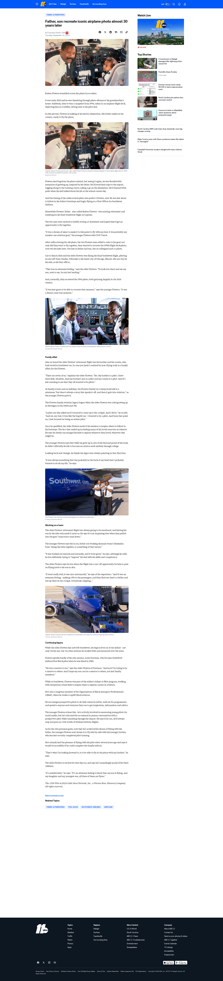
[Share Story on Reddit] (111, 32)
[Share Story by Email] (121, 32)
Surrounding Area (99, 4)
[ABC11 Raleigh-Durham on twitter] (43, 962)
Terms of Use (101, 971)
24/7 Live (53, 4)
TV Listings (168, 947)
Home (69, 929)
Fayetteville (84, 4)
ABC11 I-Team (132, 936)
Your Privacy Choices (52, 971)
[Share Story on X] (105, 32)
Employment (169, 955)
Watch (69, 940)
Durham (73, 4)
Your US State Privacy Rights (86, 971)
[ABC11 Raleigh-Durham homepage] (43, 4)
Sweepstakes (132, 947)
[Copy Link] (127, 32)
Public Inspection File (127, 971)
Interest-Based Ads (113, 971)
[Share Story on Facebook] (100, 32)
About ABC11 (169, 929)
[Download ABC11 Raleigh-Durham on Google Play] (181, 963)
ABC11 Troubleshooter (136, 940)
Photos (70, 944)
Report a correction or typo (54, 795)
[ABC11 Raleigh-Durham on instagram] (49, 962)
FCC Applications (141, 971)
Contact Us (168, 932)
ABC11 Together (170, 940)
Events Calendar (170, 944)
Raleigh (63, 4)
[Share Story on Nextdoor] (116, 32)
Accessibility (169, 951)
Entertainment (132, 944)
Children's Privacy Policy (68, 971)
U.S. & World (132, 929)
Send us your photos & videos (175, 936)
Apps (69, 947)
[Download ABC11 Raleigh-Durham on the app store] (168, 963)
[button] (36, 4)
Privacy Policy (40, 971)
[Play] (161, 32)
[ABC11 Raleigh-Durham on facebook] (38, 962)
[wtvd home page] (42, 928)
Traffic (69, 936)
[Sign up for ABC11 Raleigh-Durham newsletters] (54, 962)
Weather (70, 932)
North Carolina (132, 932)
